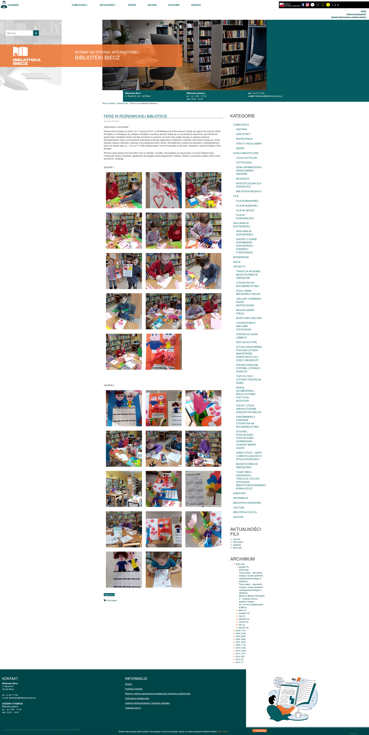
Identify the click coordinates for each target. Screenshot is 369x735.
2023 (241, 636)
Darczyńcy (243, 134)
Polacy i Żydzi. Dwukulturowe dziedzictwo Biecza (248, 409)
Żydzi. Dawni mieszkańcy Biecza (248, 292)
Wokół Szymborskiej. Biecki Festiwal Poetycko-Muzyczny (246, 394)
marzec (243, 621)
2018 (241, 650)
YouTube (238, 507)
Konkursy (239, 493)
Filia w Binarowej (247, 200)
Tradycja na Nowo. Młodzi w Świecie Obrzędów (248, 275)
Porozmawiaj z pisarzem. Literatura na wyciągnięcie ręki (247, 421)
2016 (240, 656)
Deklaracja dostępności (356, 14)
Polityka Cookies (133, 688)
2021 (241, 641)
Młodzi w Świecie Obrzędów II (247, 465)
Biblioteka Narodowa (247, 502)
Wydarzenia (122, 103)
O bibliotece (79, 4)
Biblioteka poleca (245, 512)
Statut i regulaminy (249, 143)
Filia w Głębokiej (247, 205)
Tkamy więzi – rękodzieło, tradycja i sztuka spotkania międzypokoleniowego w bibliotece (250, 480)
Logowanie (13, 4)
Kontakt (196, 4)
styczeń (244, 627)
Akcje (237, 262)
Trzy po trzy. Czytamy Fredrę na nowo (248, 379)
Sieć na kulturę (246, 342)
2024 (241, 633)
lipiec (242, 610)
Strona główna (109, 103)
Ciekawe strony (133, 707)
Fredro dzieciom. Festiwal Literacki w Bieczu (248, 368)
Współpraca (244, 138)
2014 (239, 662)
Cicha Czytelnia (246, 157)
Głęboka (237, 544)
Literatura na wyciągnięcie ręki (247, 284)
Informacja (244, 569)
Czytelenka (244, 162)
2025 (241, 630)
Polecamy (174, 4)
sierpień (244, 566)
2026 (240, 564)
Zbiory (240, 148)
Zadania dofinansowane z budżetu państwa (348, 17)
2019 (241, 647)
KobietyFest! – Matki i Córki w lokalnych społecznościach (249, 456)
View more (223, 731)
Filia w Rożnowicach (245, 216)
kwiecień (244, 618)
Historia (241, 129)
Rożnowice (112, 600)
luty (242, 624)
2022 (241, 639)
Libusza (236, 539)
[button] (181, 88)
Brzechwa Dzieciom (248, 318)
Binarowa (237, 547)
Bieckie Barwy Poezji (245, 311)
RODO (363, 11)
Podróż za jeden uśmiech (247, 336)
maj (242, 615)
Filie (236, 196)
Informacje (240, 498)
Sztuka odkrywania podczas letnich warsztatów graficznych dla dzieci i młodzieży (249, 353)
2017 (241, 653)
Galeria (152, 4)
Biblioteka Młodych (248, 191)
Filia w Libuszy (245, 210)
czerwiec (244, 613)
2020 (241, 644)
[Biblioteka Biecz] (27, 55)
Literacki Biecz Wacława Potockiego (246, 326)
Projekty (239, 266)
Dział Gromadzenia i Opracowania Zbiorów (249, 170)
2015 (239, 659)
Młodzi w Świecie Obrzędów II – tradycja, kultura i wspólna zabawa (251, 598)
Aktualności (107, 4)
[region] (184, 55)
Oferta (132, 4)
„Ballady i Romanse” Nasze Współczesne (249, 302)
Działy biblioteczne (246, 153)
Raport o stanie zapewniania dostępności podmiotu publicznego (246, 246)
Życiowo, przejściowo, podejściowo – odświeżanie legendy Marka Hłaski (246, 440)
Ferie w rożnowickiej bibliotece (135, 115)
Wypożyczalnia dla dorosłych (248, 185)
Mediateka (242, 178)
